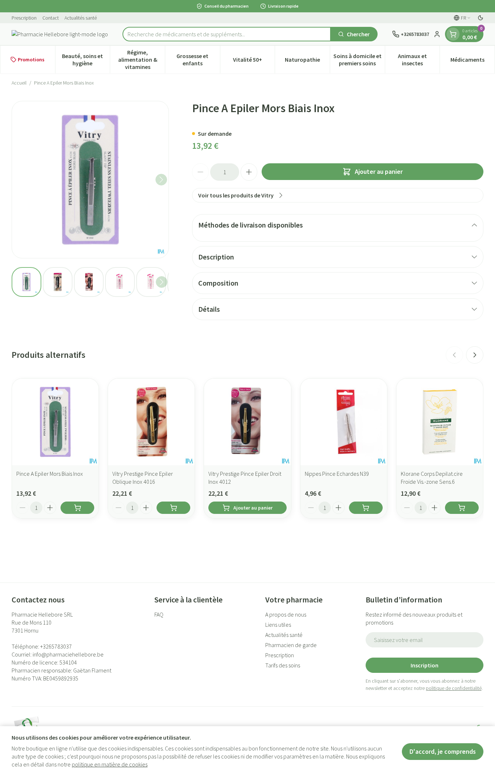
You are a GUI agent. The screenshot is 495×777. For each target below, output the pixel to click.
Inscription (424, 665)
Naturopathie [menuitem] (307, 61)
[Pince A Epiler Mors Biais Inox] (55, 422)
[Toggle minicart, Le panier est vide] (452, 34)
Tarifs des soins (282, 665)
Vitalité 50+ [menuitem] (254, 61)
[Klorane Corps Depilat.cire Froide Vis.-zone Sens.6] (439, 422)
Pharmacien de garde (291, 645)
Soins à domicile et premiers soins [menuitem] (359, 59)
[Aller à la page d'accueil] (60, 34)
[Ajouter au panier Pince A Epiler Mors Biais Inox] (77, 508)
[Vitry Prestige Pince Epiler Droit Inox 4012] (247, 422)
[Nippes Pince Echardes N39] (343, 422)
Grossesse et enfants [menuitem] (198, 59)
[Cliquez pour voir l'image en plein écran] (90, 179)
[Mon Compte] (437, 34)
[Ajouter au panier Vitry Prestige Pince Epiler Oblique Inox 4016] (173, 508)
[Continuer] (161, 179)
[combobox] (226, 34)
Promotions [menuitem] (31, 59)
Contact (50, 18)
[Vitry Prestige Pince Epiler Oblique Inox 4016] (151, 422)
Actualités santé (81, 18)
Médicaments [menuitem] (472, 61)
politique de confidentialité (454, 688)
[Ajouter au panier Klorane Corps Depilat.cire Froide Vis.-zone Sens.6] (462, 508)
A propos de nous (285, 614)
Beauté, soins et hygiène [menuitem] (86, 59)
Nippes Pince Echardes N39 (337, 473)
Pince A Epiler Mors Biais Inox (49, 473)
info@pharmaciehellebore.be (68, 654)
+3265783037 (56, 646)
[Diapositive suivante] (474, 355)
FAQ (158, 614)
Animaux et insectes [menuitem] (419, 59)
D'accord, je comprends (442, 751)
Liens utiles (278, 624)
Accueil (19, 82)
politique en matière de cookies (109, 764)
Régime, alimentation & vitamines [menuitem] (141, 59)
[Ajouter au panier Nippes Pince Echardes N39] (366, 508)
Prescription (24, 18)
